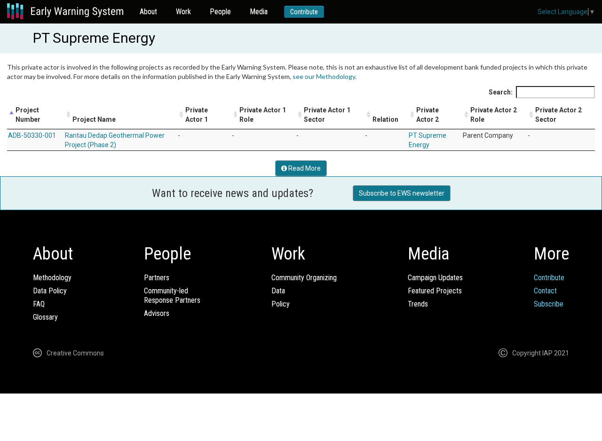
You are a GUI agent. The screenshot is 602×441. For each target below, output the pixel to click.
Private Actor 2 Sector (558, 114)
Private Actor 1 (196, 114)
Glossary (45, 317)
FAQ (39, 303)
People (220, 11)
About (148, 11)
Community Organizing (304, 277)
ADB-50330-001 (32, 135)
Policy (280, 303)
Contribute (304, 12)
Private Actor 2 (427, 114)
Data (278, 290)
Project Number (28, 114)
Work (183, 11)
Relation (385, 119)
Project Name (94, 119)
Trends (418, 303)
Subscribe (548, 303)
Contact (545, 290)
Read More (304, 168)
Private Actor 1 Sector (327, 114)
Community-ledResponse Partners (172, 295)
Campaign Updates (435, 277)
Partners (156, 277)
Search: (501, 92)
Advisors (156, 313)
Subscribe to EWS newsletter (401, 193)
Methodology (52, 277)
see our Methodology (324, 76)
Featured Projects (435, 290)
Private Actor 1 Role (262, 114)
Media (259, 11)
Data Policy (50, 290)
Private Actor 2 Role (493, 114)
